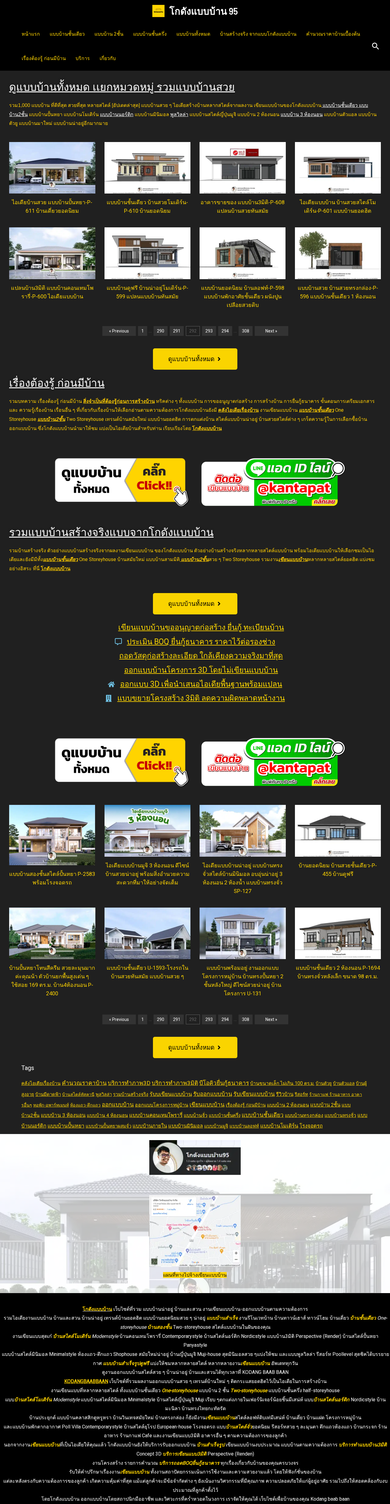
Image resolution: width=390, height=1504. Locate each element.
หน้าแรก (31, 34)
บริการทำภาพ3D (129, 1082)
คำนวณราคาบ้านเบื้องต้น (333, 34)
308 (245, 331)
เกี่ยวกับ (108, 58)
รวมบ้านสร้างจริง (130, 1094)
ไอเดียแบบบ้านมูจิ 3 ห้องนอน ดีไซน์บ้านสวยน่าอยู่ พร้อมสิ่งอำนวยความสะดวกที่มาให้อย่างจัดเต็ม (147, 874)
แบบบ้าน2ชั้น (51, 419)
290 (160, 331)
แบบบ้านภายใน (150, 1126)
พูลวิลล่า (179, 114)
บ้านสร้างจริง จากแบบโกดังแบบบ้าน (258, 34)
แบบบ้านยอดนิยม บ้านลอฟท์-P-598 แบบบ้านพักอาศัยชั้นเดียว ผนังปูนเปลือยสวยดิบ (242, 296)
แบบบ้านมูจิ (216, 1126)
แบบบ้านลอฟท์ (244, 1126)
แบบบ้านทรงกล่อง (304, 1115)
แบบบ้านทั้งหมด (193, 34)
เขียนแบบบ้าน (293, 559)
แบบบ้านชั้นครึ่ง (150, 34)
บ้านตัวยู (324, 1083)
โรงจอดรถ (311, 1126)
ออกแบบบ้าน (118, 1104)
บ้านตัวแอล (344, 1083)
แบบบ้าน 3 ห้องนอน (302, 114)
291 (176, 331)
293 (209, 331)
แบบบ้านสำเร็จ (222, 1318)
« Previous (119, 331)
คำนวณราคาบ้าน (84, 1082)
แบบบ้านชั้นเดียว (67, 34)
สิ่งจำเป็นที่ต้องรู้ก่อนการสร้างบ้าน (119, 401)
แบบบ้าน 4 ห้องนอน (107, 1115)
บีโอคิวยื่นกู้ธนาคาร (224, 1082)
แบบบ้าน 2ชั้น (108, 34)
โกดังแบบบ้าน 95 (203, 10)
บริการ (83, 58)
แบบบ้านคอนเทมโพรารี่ (156, 1115)
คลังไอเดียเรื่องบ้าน (238, 410)
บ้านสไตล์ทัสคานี (78, 1094)
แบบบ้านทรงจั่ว (340, 1115)
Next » (271, 331)
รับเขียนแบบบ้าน (254, 1094)
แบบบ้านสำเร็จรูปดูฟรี (126, 1363)
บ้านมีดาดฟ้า (48, 1094)
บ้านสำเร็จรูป (211, 1445)
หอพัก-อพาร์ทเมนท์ (51, 1105)
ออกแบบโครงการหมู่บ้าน (161, 1105)
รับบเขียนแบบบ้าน (171, 1094)
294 (225, 331)
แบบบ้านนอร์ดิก (116, 114)
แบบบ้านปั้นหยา (66, 1125)
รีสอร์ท (301, 1094)
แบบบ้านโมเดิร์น (279, 1126)
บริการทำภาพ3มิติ (175, 1082)
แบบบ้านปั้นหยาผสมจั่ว (108, 1126)
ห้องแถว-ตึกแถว (85, 1105)
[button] (375, 46)
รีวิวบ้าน (284, 1094)
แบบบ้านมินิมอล (185, 1126)
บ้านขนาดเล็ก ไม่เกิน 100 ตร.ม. (282, 1083)
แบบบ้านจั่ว (195, 1115)
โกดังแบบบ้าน (207, 428)
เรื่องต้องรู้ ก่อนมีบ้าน (44, 58)
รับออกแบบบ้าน (212, 1093)
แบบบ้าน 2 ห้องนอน (288, 1105)
